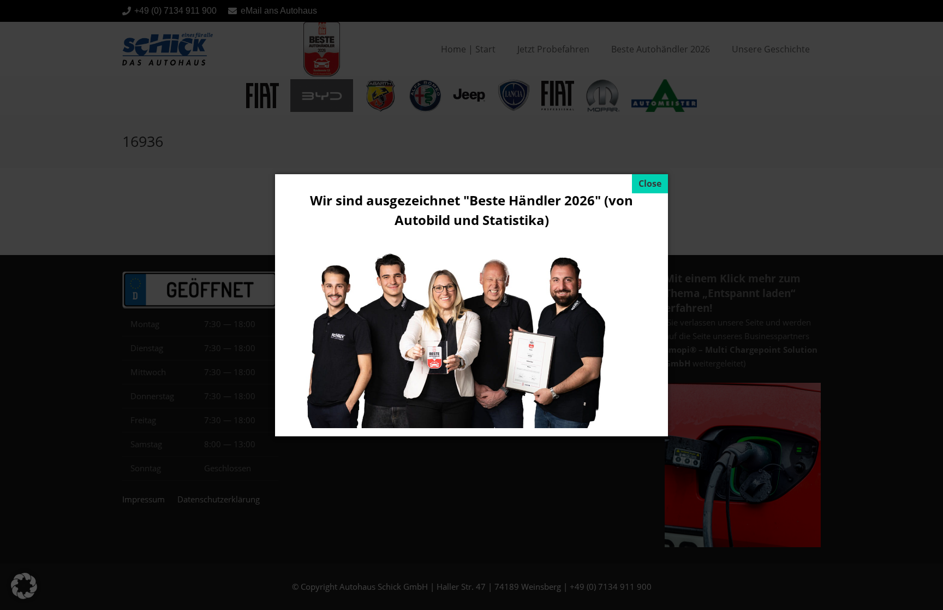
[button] (24, 586)
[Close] (650, 183)
